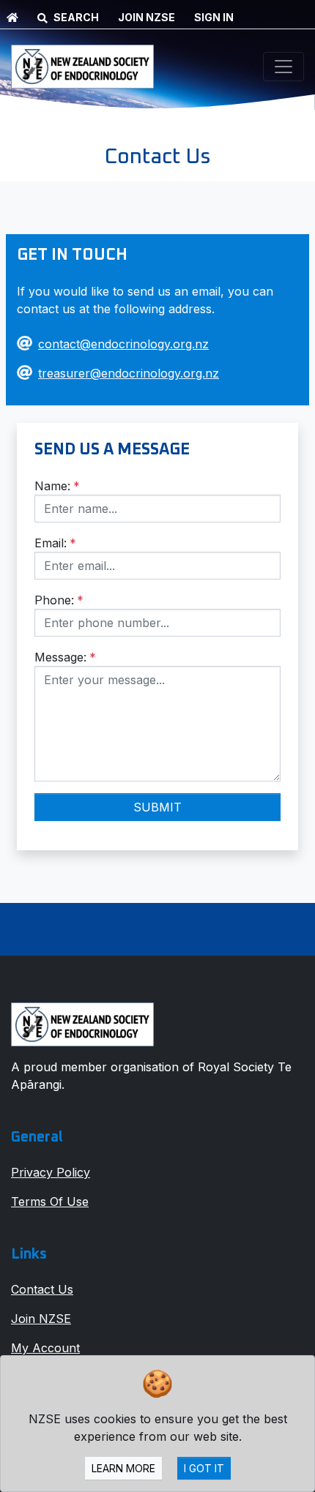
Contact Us (42, 1289)
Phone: (59, 600)
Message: (65, 657)
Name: (57, 486)
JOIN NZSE (146, 17)
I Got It (204, 1468)
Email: (55, 543)
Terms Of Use (50, 1201)
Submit (157, 807)
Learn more (123, 1468)
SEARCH (76, 17)
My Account (45, 1348)
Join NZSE (41, 1318)
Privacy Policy (50, 1172)
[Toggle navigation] (283, 66)
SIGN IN (214, 17)
